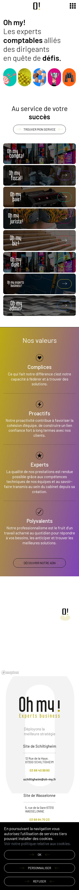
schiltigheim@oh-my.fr (39, 779)
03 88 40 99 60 (40, 770)
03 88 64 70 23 (39, 819)
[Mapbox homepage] (10, 672)
